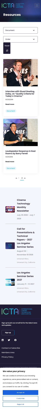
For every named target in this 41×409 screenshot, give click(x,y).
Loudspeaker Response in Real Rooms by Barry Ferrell (20, 152)
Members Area (8, 352)
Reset (7, 45)
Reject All (20, 404)
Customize (20, 398)
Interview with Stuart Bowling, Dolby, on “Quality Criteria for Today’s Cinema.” (20, 93)
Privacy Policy (7, 357)
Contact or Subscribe (11, 348)
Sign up (8, 332)
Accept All (20, 392)
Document (11, 111)
